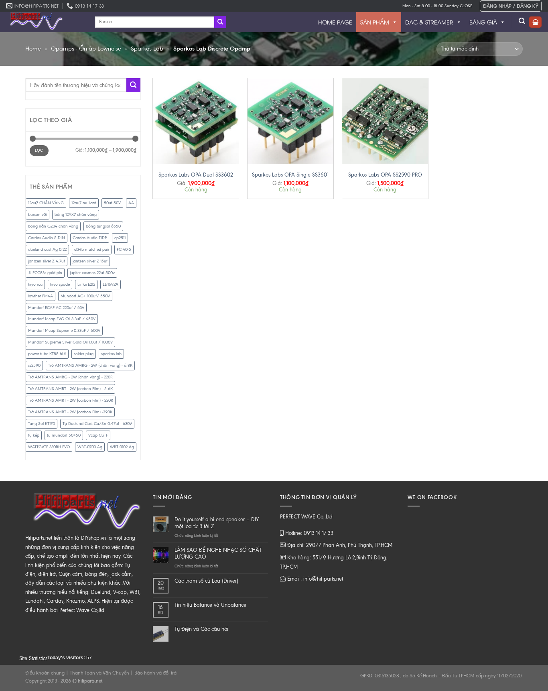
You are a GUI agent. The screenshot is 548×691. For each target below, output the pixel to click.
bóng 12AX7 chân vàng (76, 214)
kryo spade (60, 284)
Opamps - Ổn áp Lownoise (86, 48)
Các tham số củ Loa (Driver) (206, 581)
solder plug (83, 353)
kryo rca (35, 284)
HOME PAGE (335, 22)
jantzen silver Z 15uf (90, 261)
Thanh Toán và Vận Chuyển (99, 673)
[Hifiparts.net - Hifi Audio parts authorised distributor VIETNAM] (44, 22)
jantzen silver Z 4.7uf (46, 261)
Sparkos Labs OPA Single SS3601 (290, 175)
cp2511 (120, 237)
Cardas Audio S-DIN (46, 237)
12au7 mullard (83, 202)
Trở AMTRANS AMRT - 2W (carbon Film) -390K (70, 412)
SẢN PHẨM (374, 22)
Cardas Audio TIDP (90, 237)
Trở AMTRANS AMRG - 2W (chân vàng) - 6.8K (90, 365)
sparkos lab (111, 353)
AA (131, 202)
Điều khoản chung (45, 673)
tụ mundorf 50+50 (64, 435)
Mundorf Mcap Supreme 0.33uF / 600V (64, 330)
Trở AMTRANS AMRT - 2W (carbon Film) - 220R (70, 400)
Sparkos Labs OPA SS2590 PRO (385, 175)
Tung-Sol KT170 (41, 423)
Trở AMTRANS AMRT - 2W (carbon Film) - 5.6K (70, 388)
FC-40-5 (124, 249)
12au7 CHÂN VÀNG (46, 202)
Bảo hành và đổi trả (155, 673)
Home (33, 48)
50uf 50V (112, 202)
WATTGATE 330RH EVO (49, 446)
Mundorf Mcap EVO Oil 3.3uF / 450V (61, 318)
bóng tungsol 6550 (103, 226)
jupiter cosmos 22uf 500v (92, 272)
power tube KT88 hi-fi (47, 353)
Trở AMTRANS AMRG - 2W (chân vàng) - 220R (70, 377)
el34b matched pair (91, 249)
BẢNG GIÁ (483, 22)
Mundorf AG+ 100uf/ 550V (85, 296)
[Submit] (220, 22)
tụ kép (33, 435)
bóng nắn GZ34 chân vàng (53, 226)
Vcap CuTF (98, 435)
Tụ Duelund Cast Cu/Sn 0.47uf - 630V (97, 423)
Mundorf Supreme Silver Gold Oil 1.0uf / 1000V (70, 342)
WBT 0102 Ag (122, 446)
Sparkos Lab (147, 48)
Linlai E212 (86, 284)
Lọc (39, 150)
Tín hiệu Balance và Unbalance (210, 605)
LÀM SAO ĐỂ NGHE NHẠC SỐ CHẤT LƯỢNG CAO (218, 553)
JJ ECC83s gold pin (45, 272)
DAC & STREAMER (429, 22)
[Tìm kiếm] (522, 21)
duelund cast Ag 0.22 (47, 249)
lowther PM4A (40, 296)
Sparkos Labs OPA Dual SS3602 (195, 175)
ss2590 (34, 365)
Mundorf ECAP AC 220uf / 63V (56, 307)
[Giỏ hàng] (535, 22)
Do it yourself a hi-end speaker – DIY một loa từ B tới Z (217, 522)
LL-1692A (110, 284)
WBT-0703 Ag (89, 446)
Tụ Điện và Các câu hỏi (201, 629)
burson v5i (37, 214)
